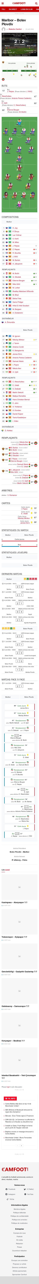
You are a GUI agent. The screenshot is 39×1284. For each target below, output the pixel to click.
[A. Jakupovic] (19, 159)
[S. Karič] (24, 132)
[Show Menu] (3, 3)
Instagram (11, 1194)
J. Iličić (29, 91)
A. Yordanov (17, 406)
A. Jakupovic (17, 263)
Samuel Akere (18, 361)
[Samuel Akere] (31, 178)
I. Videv (15, 421)
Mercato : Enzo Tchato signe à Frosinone (19, 1116)
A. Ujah (4, 103)
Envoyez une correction (19, 1260)
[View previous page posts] (17, 1145)
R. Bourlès (17, 253)
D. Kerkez (8, 430)
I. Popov (16, 365)
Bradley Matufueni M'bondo (23, 291)
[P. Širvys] (6, 132)
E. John (15, 403)
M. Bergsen (17, 309)
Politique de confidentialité (19, 1216)
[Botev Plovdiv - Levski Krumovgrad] (19, 653)
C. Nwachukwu (19, 105)
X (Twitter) (30, 1189)
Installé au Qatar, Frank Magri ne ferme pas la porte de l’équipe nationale (18, 1127)
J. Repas (10, 91)
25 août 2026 (7, 905)
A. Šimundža (10, 322)
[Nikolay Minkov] (33, 196)
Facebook (11, 1189)
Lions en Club (26, 9)
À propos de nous (19, 1233)
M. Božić (22, 112)
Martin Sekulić (18, 392)
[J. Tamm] (24, 196)
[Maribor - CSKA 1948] (19, 603)
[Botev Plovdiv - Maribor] (19, 595)
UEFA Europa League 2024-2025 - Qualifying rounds (12, 34)
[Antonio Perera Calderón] (10, 187)
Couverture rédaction (19, 1250)
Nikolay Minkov (18, 339)
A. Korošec (17, 410)
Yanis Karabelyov (19, 417)
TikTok (12, 1199)
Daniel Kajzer (18, 414)
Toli (3, 9)
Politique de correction (19, 1220)
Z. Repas (16, 249)
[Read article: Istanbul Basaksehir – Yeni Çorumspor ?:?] (19, 1060)
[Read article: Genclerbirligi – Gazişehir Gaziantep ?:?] (19, 956)
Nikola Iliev (17, 368)
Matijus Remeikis (19, 396)
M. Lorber (16, 287)
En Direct (13, 9)
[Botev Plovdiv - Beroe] (19, 661)
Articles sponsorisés (19, 1271)
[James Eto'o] (28, 187)
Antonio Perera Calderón (21, 98)
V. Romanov (12, 495)
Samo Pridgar (18, 302)
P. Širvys (16, 231)
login (8, 1087)
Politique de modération (19, 1223)
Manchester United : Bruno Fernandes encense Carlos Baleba (18, 1138)
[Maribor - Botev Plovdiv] (19, 587)
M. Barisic (16, 260)
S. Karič (16, 238)
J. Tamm (16, 343)
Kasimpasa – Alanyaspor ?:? (14, 902)
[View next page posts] (21, 1145)
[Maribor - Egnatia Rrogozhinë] (19, 620)
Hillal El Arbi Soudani (21, 305)
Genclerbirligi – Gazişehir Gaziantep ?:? (19, 971)
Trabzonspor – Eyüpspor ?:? (14, 936)
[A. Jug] (19, 123)
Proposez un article (19, 1264)
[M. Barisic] (31, 150)
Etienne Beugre (13, 109)
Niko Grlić (16, 284)
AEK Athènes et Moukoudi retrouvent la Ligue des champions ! (18, 1111)
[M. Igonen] (19, 205)
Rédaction (19, 1243)
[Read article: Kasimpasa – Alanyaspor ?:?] (19, 887)
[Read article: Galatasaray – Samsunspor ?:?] (19, 991)
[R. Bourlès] (7, 150)
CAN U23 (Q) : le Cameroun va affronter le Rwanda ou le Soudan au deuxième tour (19, 1120)
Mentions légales (19, 1209)
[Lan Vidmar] (15, 132)
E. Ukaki (16, 385)
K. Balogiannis (18, 350)
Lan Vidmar (17, 235)
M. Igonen (16, 336)
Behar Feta (17, 298)
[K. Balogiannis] (6, 196)
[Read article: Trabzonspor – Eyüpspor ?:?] (19, 922)
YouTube (30, 1194)
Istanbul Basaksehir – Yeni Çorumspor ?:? (19, 1076)
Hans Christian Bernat (21, 399)
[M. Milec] (33, 132)
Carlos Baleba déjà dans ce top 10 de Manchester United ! (18, 1105)
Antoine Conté (18, 347)
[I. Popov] (19, 178)
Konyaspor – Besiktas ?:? (13, 1040)
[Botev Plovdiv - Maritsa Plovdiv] (19, 669)
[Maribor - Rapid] (19, 612)
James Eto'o (17, 354)
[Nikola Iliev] (7, 178)
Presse (19, 1247)
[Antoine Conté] (15, 196)
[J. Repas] (10, 141)
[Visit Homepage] (19, 3)
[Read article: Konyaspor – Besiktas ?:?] (19, 1025)
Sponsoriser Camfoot (19, 1274)
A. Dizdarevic (18, 312)
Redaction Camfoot (15, 29)
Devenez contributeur (19, 1267)
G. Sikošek (17, 277)
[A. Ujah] (19, 169)
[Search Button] (36, 3)
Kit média (19, 1240)
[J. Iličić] (19, 150)
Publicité (19, 1236)
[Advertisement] (19, 1280)
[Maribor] (7, 43)
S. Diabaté (17, 389)
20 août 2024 (30, 29)
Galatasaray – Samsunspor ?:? (15, 1006)
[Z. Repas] (28, 141)
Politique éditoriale (19, 1212)
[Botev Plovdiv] (31, 43)
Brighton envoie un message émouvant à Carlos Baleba (19, 1132)
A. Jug (15, 228)
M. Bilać (16, 295)
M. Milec (16, 242)
